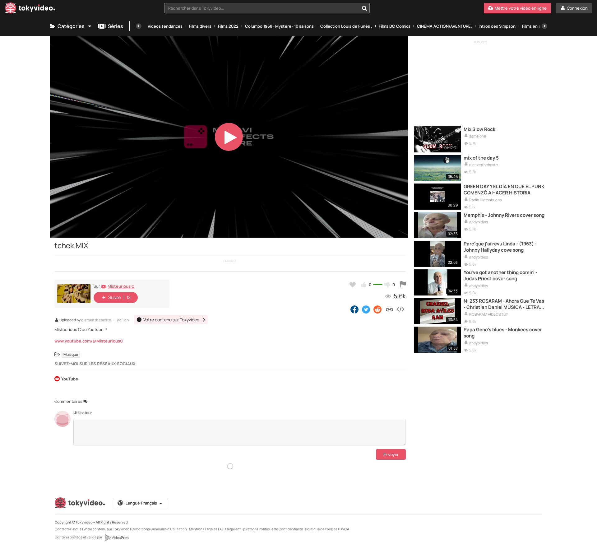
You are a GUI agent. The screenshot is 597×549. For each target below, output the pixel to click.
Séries (115, 26)
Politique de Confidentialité (281, 529)
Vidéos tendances (165, 26)
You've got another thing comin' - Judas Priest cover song (500, 275)
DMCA (344, 529)
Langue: (141, 503)
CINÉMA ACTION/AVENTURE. (444, 26)
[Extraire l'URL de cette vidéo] (389, 309)
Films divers (200, 26)
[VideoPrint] (116, 537)
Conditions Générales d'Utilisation (159, 529)
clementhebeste (96, 320)
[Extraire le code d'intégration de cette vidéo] (400, 309)
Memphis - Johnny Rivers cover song (504, 215)
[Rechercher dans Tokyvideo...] (364, 8)
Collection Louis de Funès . (346, 26)
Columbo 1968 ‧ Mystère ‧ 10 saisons (279, 26)
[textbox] (261, 8)
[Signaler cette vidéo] (403, 284)
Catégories (71, 26)
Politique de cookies (321, 529)
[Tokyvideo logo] (30, 9)
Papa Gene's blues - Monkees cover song (503, 333)
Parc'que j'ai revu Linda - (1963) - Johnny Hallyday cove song (500, 247)
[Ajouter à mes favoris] (352, 284)
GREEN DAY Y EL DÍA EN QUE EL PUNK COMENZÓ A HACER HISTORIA (504, 190)
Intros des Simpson (497, 26)
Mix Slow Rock (479, 129)
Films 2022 (228, 26)
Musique (70, 354)
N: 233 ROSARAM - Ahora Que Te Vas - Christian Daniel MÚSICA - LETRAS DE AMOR (504, 304)
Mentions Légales (203, 529)
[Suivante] (544, 26)
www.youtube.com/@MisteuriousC (88, 341)
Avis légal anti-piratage (238, 529)
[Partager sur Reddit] (377, 309)
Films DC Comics (394, 26)
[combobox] (267, 8)
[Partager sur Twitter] (366, 309)
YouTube (69, 379)
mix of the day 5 (481, 158)
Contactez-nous (68, 529)
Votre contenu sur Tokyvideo (106, 529)
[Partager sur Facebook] (354, 309)
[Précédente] (138, 26)
